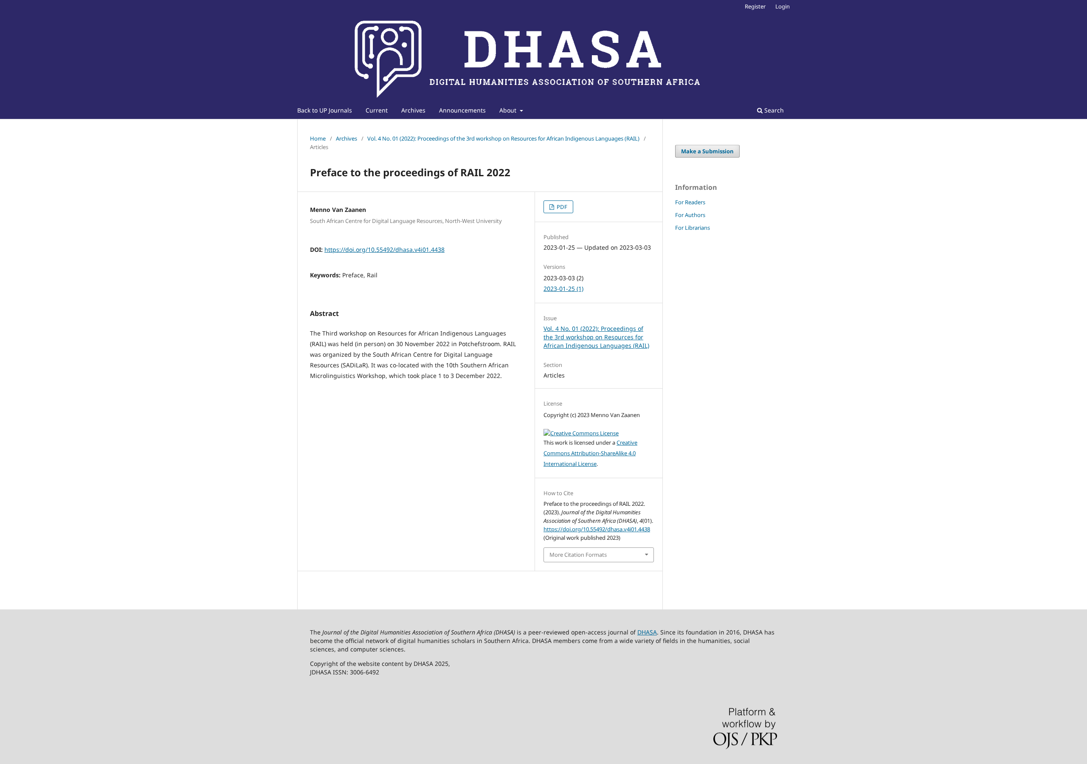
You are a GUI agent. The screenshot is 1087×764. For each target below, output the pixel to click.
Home (318, 138)
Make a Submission (707, 151)
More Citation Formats (578, 554)
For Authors (690, 215)
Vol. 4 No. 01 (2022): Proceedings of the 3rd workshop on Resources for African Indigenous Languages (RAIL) (503, 138)
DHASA (647, 632)
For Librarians (692, 227)
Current (377, 110)
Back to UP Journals (324, 110)
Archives (413, 110)
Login (782, 6)
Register (755, 6)
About (508, 110)
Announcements (462, 110)
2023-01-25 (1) (563, 289)
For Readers (690, 202)
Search (773, 110)
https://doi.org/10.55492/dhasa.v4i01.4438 (384, 249)
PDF (561, 207)
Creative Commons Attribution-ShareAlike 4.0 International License (590, 453)
